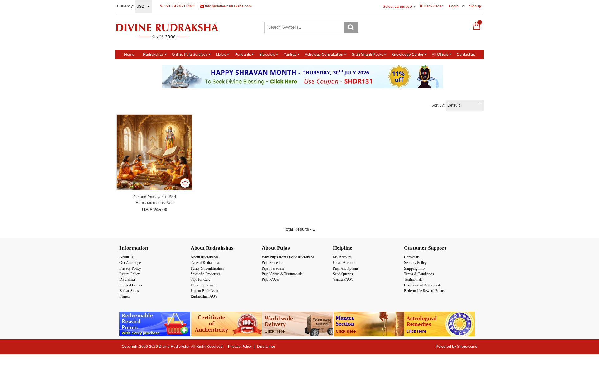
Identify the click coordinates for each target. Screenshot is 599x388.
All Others (440, 54)
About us (126, 257)
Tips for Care (200, 279)
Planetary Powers (204, 285)
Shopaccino (467, 346)
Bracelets (267, 54)
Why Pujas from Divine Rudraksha (288, 257)
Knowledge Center (407, 54)
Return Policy (129, 274)
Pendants (243, 54)
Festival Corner (130, 285)
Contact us (466, 54)
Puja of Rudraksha (204, 291)
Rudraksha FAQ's (204, 296)
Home (129, 54)
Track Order (432, 6)
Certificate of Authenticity (423, 285)
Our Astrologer (130, 263)
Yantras (290, 54)
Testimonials (413, 279)
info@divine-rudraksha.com (228, 6)
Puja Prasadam (273, 268)
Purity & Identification (207, 268)
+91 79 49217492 (178, 6)
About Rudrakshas (204, 257)
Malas (221, 54)
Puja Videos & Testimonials (282, 274)
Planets (124, 296)
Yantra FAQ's (343, 279)
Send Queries (343, 274)
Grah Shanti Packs (367, 54)
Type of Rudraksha (205, 263)
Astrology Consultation (324, 54)
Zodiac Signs (129, 291)
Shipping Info (414, 268)
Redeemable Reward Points (424, 291)
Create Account (344, 263)
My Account (342, 257)
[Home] (173, 31)
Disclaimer (127, 279)
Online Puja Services (189, 54)
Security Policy (415, 263)
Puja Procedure (273, 263)
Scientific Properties (205, 274)
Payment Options (345, 268)
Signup (475, 6)
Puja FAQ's (270, 279)
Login (454, 6)
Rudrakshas (153, 54)
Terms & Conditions (419, 274)
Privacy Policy (130, 268)
